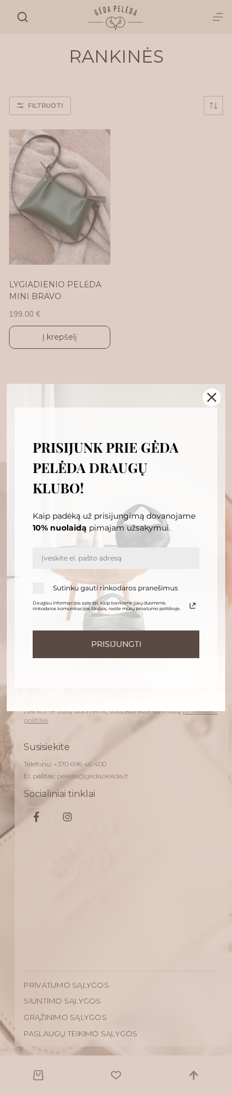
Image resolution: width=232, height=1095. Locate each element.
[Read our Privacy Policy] (192, 605)
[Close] (211, 397)
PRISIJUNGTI (116, 644)
